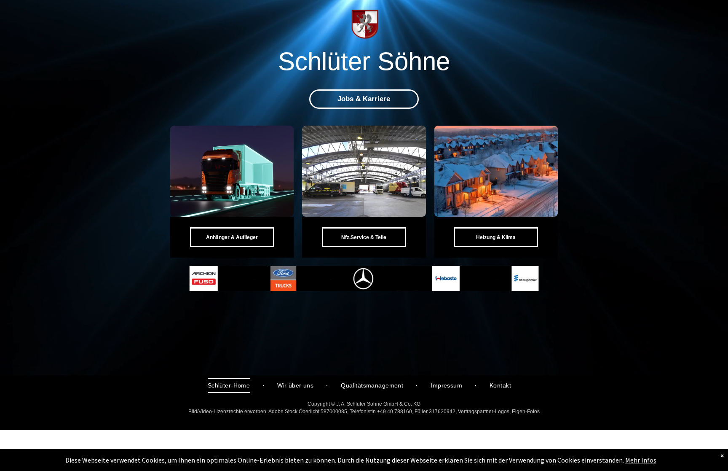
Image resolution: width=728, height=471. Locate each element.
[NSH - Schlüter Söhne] (232, 171)
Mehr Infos (640, 460)
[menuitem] (230, 385)
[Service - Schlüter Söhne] (364, 171)
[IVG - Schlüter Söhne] (496, 171)
